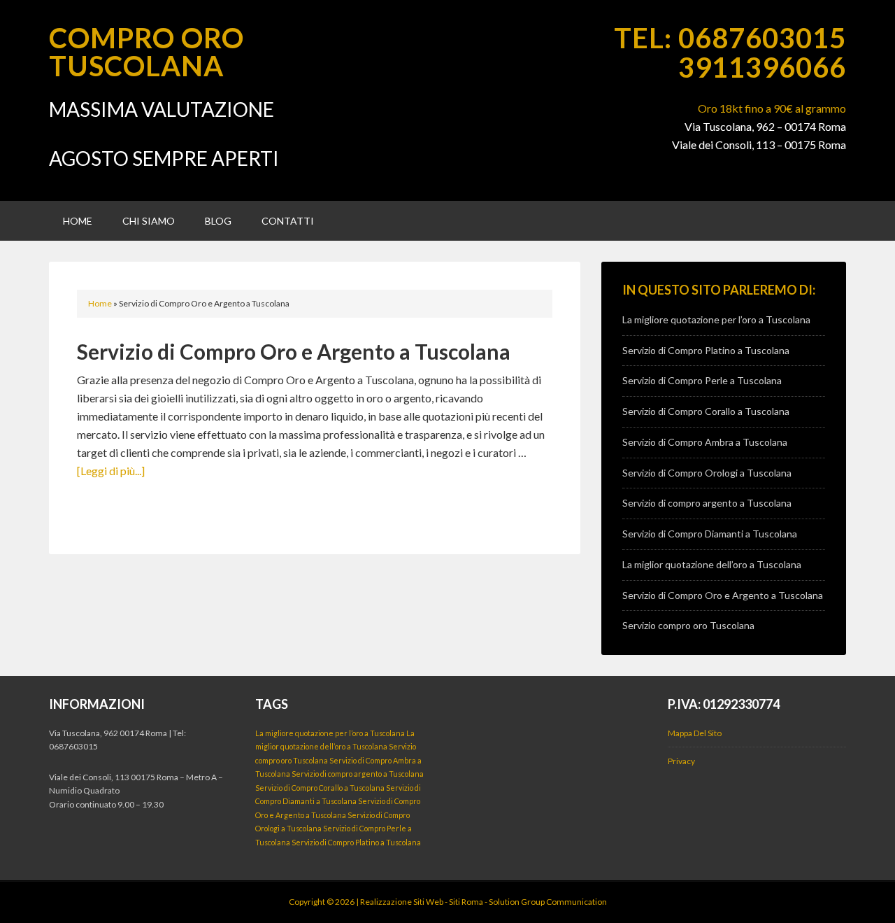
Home (100, 303)
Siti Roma (466, 901)
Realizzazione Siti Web (401, 901)
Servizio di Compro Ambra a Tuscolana (704, 442)
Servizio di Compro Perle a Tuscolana (702, 380)
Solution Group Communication (548, 901)
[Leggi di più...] (111, 470)
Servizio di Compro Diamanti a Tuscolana (709, 534)
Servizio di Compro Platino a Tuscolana (705, 350)
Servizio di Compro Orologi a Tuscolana (707, 473)
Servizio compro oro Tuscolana (688, 625)
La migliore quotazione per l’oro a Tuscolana (716, 319)
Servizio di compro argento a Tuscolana (707, 503)
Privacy (681, 761)
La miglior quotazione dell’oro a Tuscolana (711, 564)
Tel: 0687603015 (730, 38)
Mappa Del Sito (695, 733)
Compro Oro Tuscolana (146, 52)
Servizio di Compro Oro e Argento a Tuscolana (293, 351)
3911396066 (762, 67)
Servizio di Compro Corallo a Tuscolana (705, 411)
